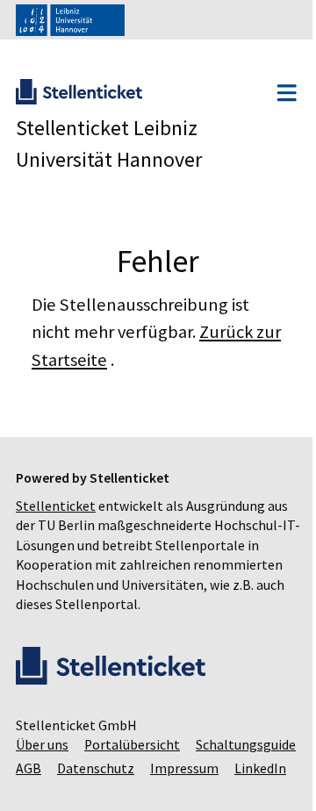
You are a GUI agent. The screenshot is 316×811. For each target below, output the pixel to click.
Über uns (42, 765)
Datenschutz (211, 788)
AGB (144, 788)
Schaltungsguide (66, 788)
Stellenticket (56, 506)
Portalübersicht (132, 765)
